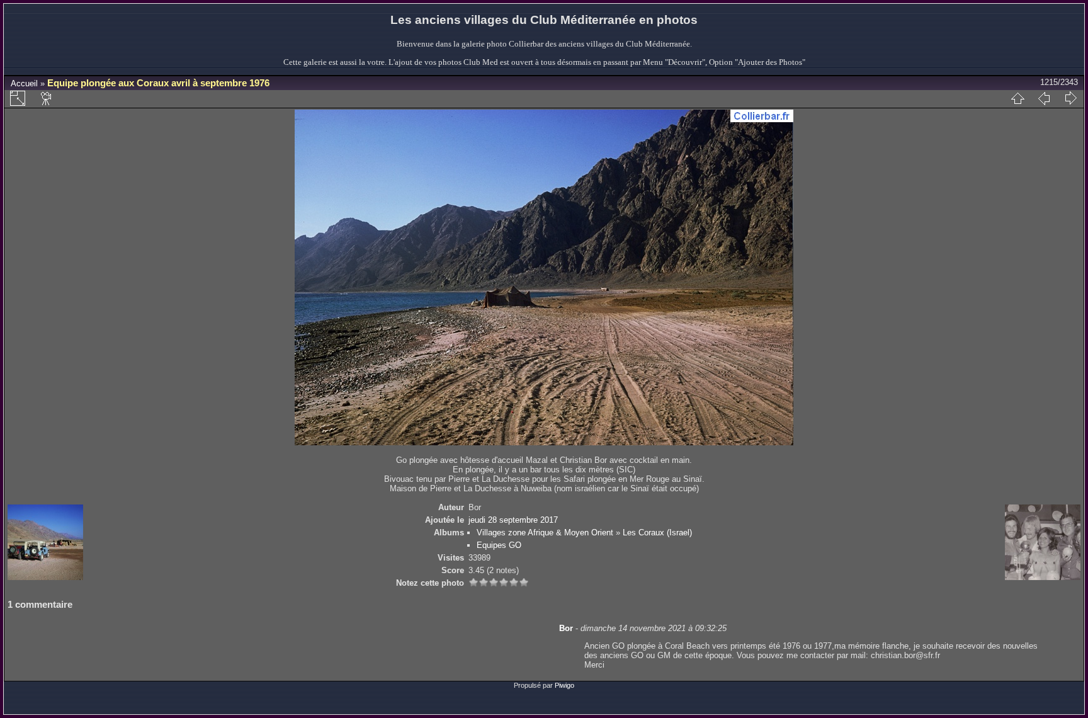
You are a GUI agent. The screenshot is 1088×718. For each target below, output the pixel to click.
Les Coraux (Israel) (657, 532)
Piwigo (564, 685)
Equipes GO (499, 545)
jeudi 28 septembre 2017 (513, 520)
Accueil (24, 83)
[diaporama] (46, 98)
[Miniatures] (1017, 98)
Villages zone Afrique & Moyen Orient (545, 532)
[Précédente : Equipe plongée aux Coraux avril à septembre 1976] (1044, 98)
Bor (566, 628)
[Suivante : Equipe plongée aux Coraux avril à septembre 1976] (1070, 98)
